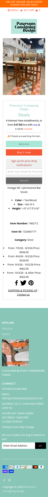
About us (7, 328)
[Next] (13, 42)
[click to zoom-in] (41, 42)
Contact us (23, 294)
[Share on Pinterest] (31, 283)
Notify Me (24, 181)
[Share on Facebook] (16, 283)
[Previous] (7, 42)
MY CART (32, 10)
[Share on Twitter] (23, 283)
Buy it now (24, 152)
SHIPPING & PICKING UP (22, 290)
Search (6, 334)
